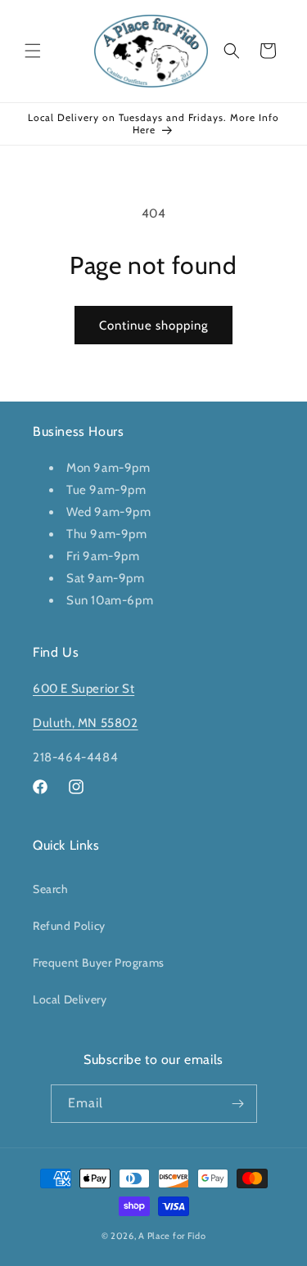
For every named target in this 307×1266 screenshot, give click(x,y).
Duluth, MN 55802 (85, 723)
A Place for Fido (171, 1235)
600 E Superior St (83, 688)
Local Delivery (69, 999)
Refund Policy (69, 925)
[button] (33, 51)
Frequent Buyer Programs (99, 962)
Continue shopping (153, 325)
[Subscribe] (238, 1103)
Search (51, 889)
